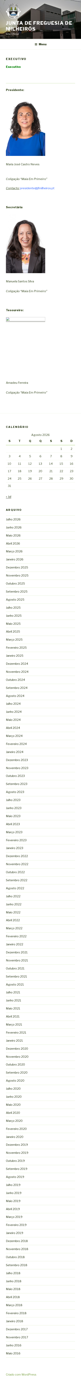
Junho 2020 (14, 1096)
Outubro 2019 (15, 1161)
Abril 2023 (13, 824)
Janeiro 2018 (14, 1321)
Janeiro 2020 (14, 1137)
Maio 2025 (13, 624)
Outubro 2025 (15, 583)
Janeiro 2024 (14, 752)
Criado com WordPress (21, 1374)
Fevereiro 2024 (16, 744)
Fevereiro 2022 (16, 936)
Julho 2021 (13, 992)
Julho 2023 (13, 800)
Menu (43, 44)
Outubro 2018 (15, 1257)
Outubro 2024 (15, 680)
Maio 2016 (13, 1353)
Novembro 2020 (17, 1056)
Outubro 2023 (15, 776)
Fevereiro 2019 (16, 1225)
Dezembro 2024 (17, 664)
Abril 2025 (13, 631)
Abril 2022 (13, 920)
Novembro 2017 (17, 1337)
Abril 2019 (13, 1209)
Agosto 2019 (15, 1177)
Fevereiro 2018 (16, 1313)
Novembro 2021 (17, 960)
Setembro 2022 (16, 880)
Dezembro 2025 (17, 567)
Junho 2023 (13, 808)
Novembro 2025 (17, 575)
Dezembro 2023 (17, 760)
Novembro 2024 (17, 672)
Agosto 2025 (15, 599)
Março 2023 (14, 832)
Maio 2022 (13, 912)
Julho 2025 (13, 607)
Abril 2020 (13, 1113)
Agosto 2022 (15, 888)
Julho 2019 (13, 1185)
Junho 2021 (13, 1000)
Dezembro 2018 (17, 1241)
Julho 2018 (13, 1273)
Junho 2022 (13, 904)
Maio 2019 (13, 1201)
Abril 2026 (13, 543)
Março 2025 (14, 639)
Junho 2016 (13, 1345)
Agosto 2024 (15, 696)
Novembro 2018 (17, 1249)
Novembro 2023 (17, 768)
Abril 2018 (13, 1297)
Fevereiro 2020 (16, 1129)
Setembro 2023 (16, 784)
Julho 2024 (13, 704)
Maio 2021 (13, 1008)
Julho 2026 (13, 519)
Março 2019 (14, 1217)
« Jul (8, 496)
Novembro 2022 (17, 864)
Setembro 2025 (17, 591)
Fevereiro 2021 (16, 1032)
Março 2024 (14, 736)
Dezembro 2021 (17, 952)
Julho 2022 (13, 896)
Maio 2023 (13, 816)
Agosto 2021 (15, 984)
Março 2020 (14, 1121)
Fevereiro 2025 (16, 647)
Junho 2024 (14, 712)
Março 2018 (14, 1305)
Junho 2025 (14, 615)
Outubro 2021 (15, 968)
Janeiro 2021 (14, 1040)
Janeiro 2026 (14, 559)
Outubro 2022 (15, 872)
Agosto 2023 (15, 792)
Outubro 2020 (15, 1064)
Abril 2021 (13, 1016)
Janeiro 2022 (14, 944)
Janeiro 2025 (14, 655)
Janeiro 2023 (14, 848)
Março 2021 (14, 1024)
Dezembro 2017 (17, 1329)
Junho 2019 (13, 1193)
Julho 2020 (13, 1088)
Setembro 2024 (17, 688)
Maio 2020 (13, 1105)
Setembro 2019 (16, 1169)
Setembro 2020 (17, 1072)
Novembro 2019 (17, 1153)
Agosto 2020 (15, 1080)
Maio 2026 (13, 535)
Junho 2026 (14, 527)
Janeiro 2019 (14, 1233)
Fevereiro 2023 (16, 840)
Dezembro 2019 (17, 1145)
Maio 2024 (13, 720)
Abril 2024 (13, 728)
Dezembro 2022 (17, 856)
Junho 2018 (13, 1281)
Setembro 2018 (16, 1265)
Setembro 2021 (16, 976)
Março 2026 (14, 551)
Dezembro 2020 (17, 1048)
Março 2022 (14, 928)
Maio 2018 (13, 1289)
